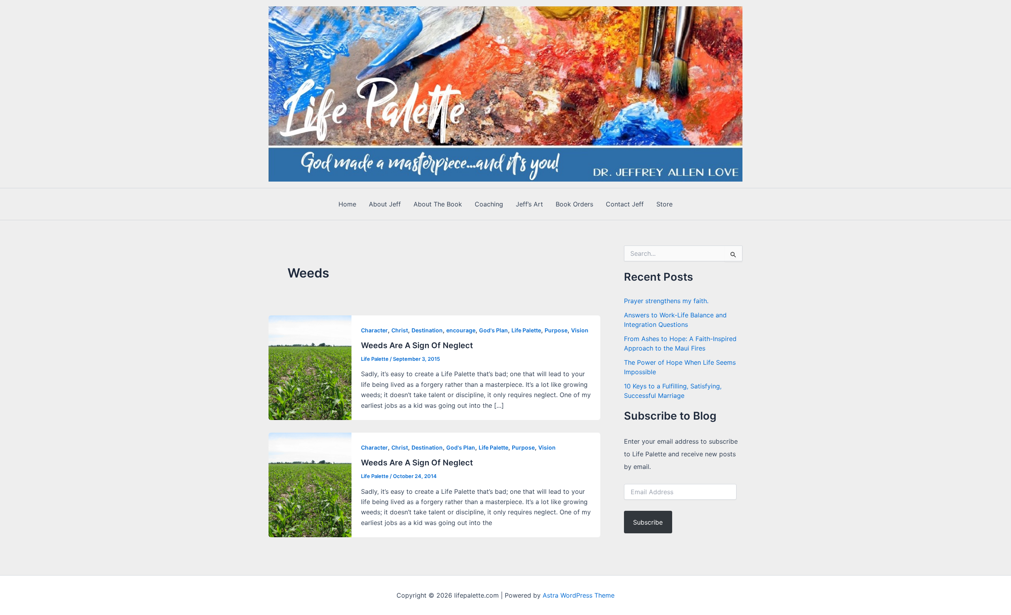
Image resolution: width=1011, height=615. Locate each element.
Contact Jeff (625, 204)
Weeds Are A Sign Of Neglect (417, 345)
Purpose (556, 330)
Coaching (489, 204)
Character (374, 330)
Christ (399, 330)
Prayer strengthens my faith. (666, 301)
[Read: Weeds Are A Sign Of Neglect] (310, 367)
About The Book (437, 204)
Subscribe (648, 522)
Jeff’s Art (529, 204)
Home (347, 204)
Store (664, 204)
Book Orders (574, 204)
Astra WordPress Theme (578, 595)
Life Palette (526, 330)
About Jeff (385, 204)
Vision (579, 330)
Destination (427, 330)
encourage (460, 330)
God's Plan (493, 330)
